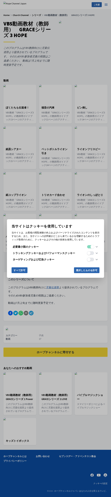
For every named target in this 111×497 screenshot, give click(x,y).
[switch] (90, 246)
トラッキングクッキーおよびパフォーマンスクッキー (44, 253)
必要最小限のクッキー (26, 246)
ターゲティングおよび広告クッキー (33, 259)
